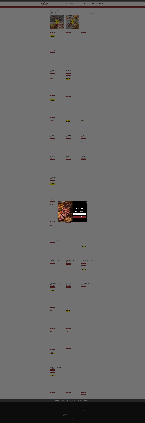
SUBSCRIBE (80, 216)
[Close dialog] (86, 202)
